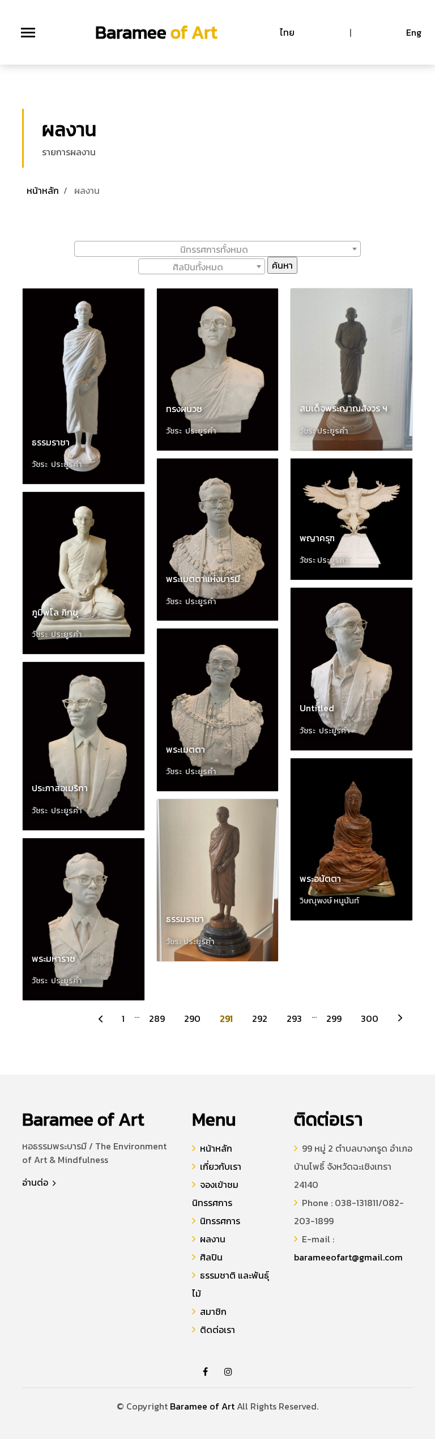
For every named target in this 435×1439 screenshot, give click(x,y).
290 (192, 1018)
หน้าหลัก (43, 190)
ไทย (287, 32)
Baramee (156, 32)
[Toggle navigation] (28, 33)
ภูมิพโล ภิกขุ (55, 612)
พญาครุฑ (317, 538)
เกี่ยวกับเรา (220, 1166)
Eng (413, 32)
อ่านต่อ (36, 1182)
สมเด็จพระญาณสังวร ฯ (343, 408)
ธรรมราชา (51, 442)
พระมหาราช (53, 958)
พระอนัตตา (320, 878)
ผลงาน (212, 1239)
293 (294, 1018)
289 (157, 1018)
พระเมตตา (185, 749)
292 (259, 1018)
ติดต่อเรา (217, 1329)
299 (334, 1018)
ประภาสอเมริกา (60, 788)
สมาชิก (213, 1311)
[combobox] (217, 249)
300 (369, 1018)
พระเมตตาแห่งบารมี (203, 578)
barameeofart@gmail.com (348, 1257)
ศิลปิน (211, 1257)
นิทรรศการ (220, 1221)
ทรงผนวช (184, 408)
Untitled (317, 708)
